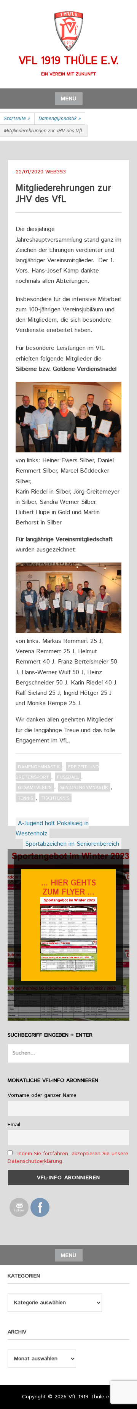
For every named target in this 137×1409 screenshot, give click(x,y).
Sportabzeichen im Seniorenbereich (72, 844)
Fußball (68, 777)
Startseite (17, 118)
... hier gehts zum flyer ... (68, 888)
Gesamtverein (35, 787)
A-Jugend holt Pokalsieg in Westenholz (52, 828)
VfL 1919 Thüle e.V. (69, 61)
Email (14, 1124)
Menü (68, 99)
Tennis (25, 798)
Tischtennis (55, 798)
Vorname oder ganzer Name (42, 1095)
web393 (55, 172)
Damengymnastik (59, 118)
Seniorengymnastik (84, 787)
